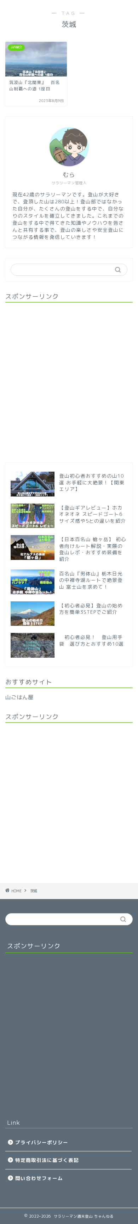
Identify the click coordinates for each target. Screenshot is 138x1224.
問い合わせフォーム (39, 1178)
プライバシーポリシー (41, 1142)
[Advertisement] (69, 380)
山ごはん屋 (19, 697)
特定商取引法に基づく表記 (47, 1160)
